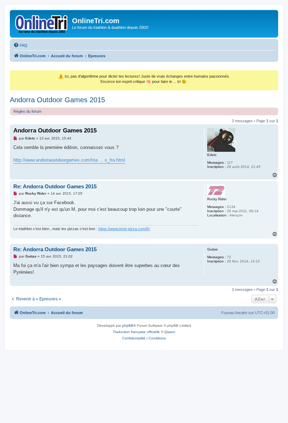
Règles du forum (27, 111)
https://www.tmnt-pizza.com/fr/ (124, 229)
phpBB (127, 325)
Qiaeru (169, 332)
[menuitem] (20, 45)
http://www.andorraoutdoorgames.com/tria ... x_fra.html (69, 160)
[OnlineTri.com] (42, 23)
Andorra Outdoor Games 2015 (57, 100)
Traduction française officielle (136, 332)
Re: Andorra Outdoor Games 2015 (55, 186)
